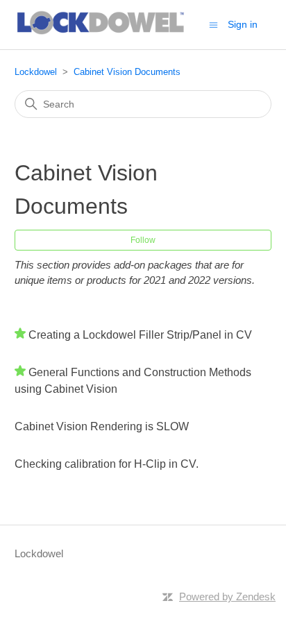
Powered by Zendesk (227, 596)
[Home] (102, 31)
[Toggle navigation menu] (213, 24)
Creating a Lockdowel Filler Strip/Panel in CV (140, 335)
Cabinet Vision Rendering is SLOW (102, 426)
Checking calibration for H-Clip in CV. (107, 464)
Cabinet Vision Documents (127, 72)
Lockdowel (36, 72)
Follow (143, 240)
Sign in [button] (243, 24)
